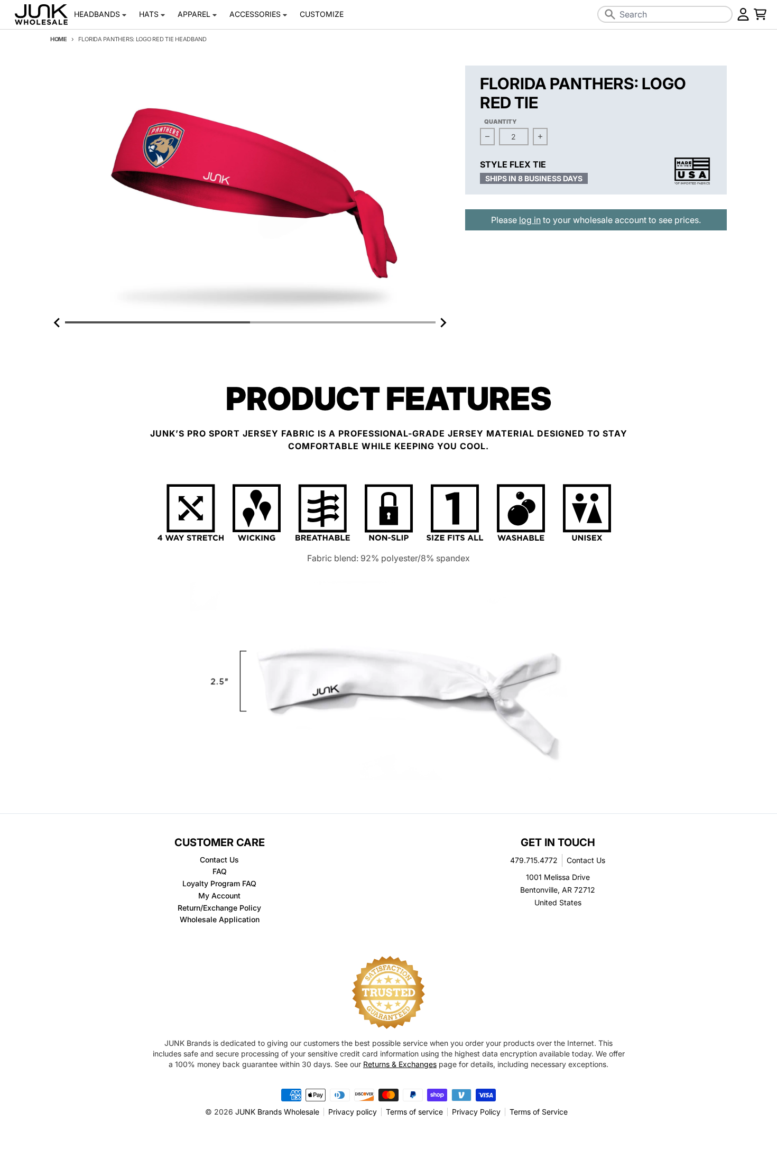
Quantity (500, 121)
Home (58, 39)
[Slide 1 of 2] (250, 191)
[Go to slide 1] (157, 322)
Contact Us (586, 860)
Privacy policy (352, 1111)
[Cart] (760, 14)
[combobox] (665, 14)
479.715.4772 (534, 860)
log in (530, 220)
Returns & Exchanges (400, 1064)
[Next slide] (443, 322)
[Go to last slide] (57, 322)
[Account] (743, 14)
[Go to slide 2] (342, 322)
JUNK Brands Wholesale (277, 1111)
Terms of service (414, 1111)
